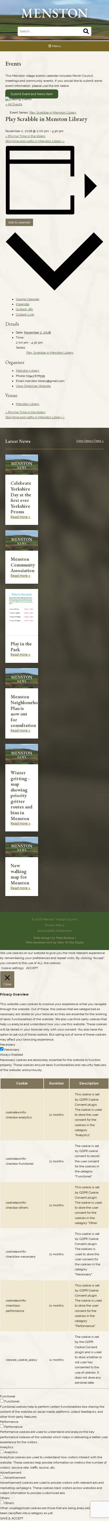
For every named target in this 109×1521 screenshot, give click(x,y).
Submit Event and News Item (32, 94)
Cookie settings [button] (12, 968)
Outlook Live (25, 314)
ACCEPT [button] (32, 968)
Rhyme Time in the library (25, 136)
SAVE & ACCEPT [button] (11, 1518)
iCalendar (22, 304)
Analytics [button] (6, 1447)
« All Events (13, 104)
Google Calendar (27, 299)
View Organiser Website (33, 386)
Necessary (12, 1049)
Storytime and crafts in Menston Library (35, 141)
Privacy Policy (54, 925)
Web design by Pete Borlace (53, 938)
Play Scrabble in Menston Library (50, 352)
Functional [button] (7, 1396)
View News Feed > (90, 441)
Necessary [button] (7, 1044)
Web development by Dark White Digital (54, 942)
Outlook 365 (24, 309)
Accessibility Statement (54, 931)
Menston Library (27, 370)
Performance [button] (9, 1422)
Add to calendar (19, 222)
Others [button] (5, 1498)
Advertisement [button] (10, 1472)
